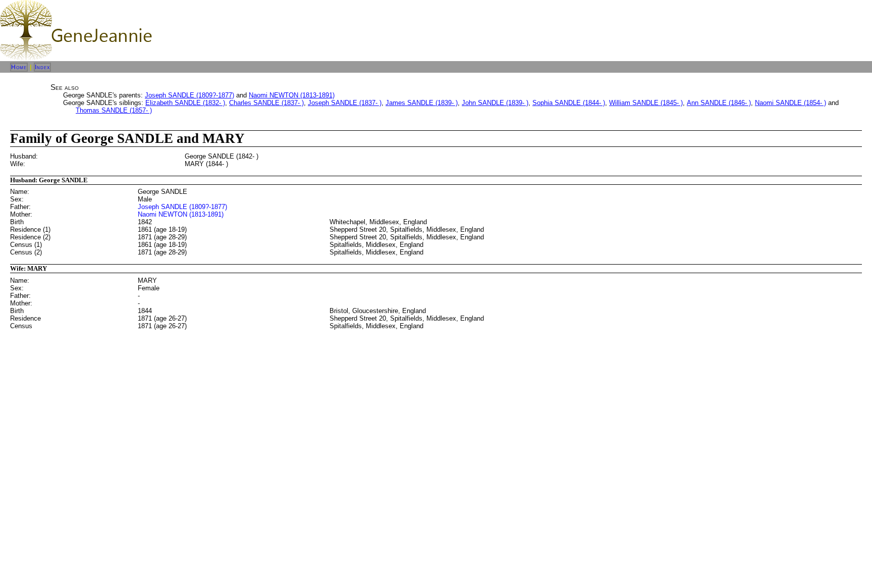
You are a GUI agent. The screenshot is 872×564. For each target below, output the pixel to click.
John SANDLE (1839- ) (495, 103)
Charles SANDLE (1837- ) (266, 103)
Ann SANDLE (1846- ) (719, 103)
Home (19, 67)
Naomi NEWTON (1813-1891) (292, 95)
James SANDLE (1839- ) (422, 103)
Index (42, 67)
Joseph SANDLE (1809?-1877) (189, 95)
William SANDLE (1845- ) (646, 103)
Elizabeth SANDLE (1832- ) (185, 103)
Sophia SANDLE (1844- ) (568, 103)
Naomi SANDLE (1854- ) (790, 103)
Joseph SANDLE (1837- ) (345, 103)
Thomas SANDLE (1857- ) (114, 110)
